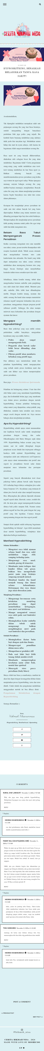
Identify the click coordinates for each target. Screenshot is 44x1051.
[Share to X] (22, 735)
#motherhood (23, 722)
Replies (6, 813)
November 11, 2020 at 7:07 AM (31, 793)
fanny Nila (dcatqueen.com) (16, 841)
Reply (6, 807)
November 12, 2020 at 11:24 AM (26, 928)
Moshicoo (34, 1042)
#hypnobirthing (12, 722)
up (21, 1048)
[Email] (22, 740)
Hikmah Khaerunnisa (22, 716)
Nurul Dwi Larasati (12, 793)
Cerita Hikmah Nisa (17, 1039)
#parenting (33, 722)
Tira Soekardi (9, 928)
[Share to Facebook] (22, 729)
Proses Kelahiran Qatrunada (26, 382)
